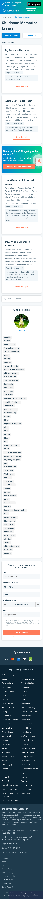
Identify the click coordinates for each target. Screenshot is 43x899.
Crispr (6, 499)
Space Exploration (11, 380)
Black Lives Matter (8, 691)
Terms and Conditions (10, 876)
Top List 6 (25, 781)
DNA (6, 420)
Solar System (9, 524)
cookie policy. (26, 897)
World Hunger (9, 474)
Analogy (7, 542)
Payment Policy (7, 873)
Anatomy (7, 362)
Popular (5, 769)
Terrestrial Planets (11, 366)
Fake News (6, 744)
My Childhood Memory (17, 50)
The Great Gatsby (28, 683)
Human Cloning (10, 413)
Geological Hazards (11, 445)
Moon (6, 438)
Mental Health (7, 736)
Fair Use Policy (7, 880)
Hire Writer (31, 11)
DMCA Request (7, 887)
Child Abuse (6, 687)
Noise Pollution (9, 535)
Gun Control (6, 752)
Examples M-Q (27, 724)
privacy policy (24, 622)
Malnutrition (8, 388)
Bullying (24, 691)
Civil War (5, 699)
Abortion (5, 740)
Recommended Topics (30, 769)
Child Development (11, 373)
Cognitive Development (12, 424)
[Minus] (5, 604)
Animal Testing (7, 703)
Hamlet (4, 695)
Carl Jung (7, 478)
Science (10, 17)
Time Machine (9, 485)
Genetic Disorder (10, 467)
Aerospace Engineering (12, 456)
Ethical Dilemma (27, 740)
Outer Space (8, 391)
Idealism (7, 506)
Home (4, 17)
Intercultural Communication (15, 510)
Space (6, 355)
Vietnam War (26, 687)
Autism (4, 761)
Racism (24, 675)
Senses (7, 492)
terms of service (11, 622)
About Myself (9, 406)
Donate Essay (7, 883)
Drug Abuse (26, 765)
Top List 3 (5, 777)
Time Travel (8, 470)
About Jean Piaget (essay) (19, 100)
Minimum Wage (7, 716)
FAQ (3, 865)
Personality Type (10, 517)
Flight (6, 427)
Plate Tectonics (10, 521)
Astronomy (8, 395)
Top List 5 (5, 781)
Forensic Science (10, 409)
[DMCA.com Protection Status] (30, 659)
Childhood (21, 331)
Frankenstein (26, 695)
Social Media (26, 728)
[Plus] (38, 604)
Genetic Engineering (11, 348)
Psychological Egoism (12, 460)
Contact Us (6, 858)
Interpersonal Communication (15, 398)
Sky (5, 442)
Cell (5, 463)
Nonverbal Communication (14, 370)
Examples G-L (7, 724)
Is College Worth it (28, 761)
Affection (7, 539)
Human (7, 341)
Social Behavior (10, 496)
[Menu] (39, 10)
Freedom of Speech (9, 708)
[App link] (34, 4)
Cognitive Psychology (12, 402)
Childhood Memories (11, 546)
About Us (5, 862)
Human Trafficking (28, 708)
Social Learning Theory (12, 452)
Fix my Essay (26, 789)
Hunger (7, 416)
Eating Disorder (27, 757)
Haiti (6, 514)
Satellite (7, 488)
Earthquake (8, 384)
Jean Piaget (8, 481)
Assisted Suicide (8, 757)
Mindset (7, 434)
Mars (6, 431)
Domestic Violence (28, 748)
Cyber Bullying (7, 765)
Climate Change (7, 732)
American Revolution (29, 712)
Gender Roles (26, 703)
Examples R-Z (7, 728)
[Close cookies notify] (41, 892)
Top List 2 (25, 773)
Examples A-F (27, 720)
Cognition (7, 337)
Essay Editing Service (9, 789)
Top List (5, 773)
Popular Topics (27, 785)
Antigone (25, 744)
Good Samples (27, 793)
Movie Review (27, 732)
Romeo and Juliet (28, 679)
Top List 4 (25, 777)
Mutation (7, 553)
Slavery (4, 712)
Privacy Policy (7, 869)
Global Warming (8, 675)
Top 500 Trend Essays (10, 800)
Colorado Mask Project (10, 785)
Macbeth (5, 679)
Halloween (8, 550)
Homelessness (27, 716)
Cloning (7, 359)
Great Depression (28, 752)
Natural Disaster (10, 377)
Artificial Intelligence (11, 352)
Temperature (9, 528)
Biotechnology (9, 344)
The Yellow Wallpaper (10, 720)
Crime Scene (8, 532)
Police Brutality (7, 683)
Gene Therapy (9, 503)
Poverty (24, 699)
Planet (6, 449)
